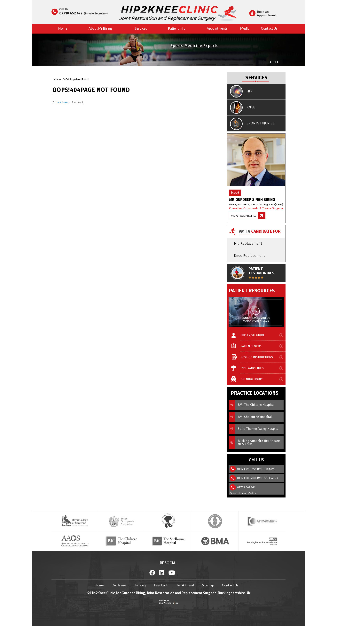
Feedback (161, 585)
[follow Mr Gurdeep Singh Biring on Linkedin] (161, 572)
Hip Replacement (248, 243)
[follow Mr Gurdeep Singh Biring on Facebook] (152, 572)
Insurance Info (252, 368)
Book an (267, 13)
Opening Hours (252, 379)
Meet (235, 193)
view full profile (243, 215)
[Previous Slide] (270, 62)
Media (244, 28)
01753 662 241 (246, 487)
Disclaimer (119, 585)
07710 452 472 (70, 13)
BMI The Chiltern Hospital (256, 405)
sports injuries (260, 123)
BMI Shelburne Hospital (255, 417)
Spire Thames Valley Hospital (258, 429)
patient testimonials (261, 270)
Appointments (217, 28)
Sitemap (208, 585)
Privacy (140, 585)
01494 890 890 (246, 468)
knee (251, 107)
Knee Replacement (249, 256)
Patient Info (176, 28)
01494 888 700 (246, 478)
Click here (61, 102)
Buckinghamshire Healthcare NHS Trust (259, 442)
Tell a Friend (185, 585)
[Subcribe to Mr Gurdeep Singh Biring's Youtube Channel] (171, 572)
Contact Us (269, 28)
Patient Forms (251, 346)
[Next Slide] (278, 62)
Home (62, 28)
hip (249, 91)
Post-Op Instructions (257, 357)
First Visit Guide (253, 335)
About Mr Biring (100, 28)
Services (141, 28)
